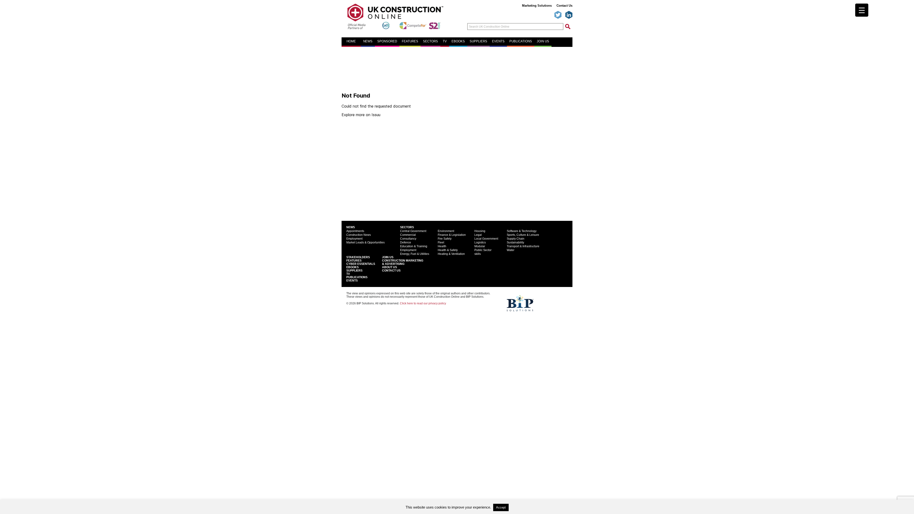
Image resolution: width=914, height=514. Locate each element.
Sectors (430, 41)
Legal (478, 235)
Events (498, 41)
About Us (389, 267)
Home (351, 41)
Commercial (408, 235)
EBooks (352, 267)
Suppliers (478, 41)
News (368, 41)
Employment (354, 238)
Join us (543, 41)
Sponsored (387, 41)
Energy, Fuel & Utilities (414, 254)
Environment (446, 231)
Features (410, 41)
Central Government (413, 231)
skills (477, 254)
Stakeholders (358, 257)
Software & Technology (521, 231)
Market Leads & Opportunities (365, 242)
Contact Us (564, 5)
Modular (479, 246)
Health (442, 246)
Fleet (441, 242)
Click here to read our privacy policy (423, 303)
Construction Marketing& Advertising (402, 262)
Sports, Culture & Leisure (523, 235)
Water (510, 250)
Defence (405, 242)
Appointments (355, 231)
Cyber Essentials (360, 264)
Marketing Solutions (537, 5)
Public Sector (483, 250)
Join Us (387, 257)
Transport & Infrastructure (523, 246)
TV (445, 41)
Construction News (358, 235)
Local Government (486, 238)
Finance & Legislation (452, 235)
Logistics (480, 242)
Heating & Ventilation (451, 254)
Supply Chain (515, 238)
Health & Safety (448, 250)
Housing (479, 231)
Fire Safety (445, 238)
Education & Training (413, 246)
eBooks (458, 41)
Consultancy (408, 238)
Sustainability (515, 242)
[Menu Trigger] (861, 10)
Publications (520, 41)
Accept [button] (501, 507)
